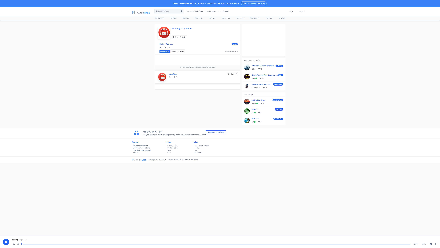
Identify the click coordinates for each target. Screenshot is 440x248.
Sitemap (197, 148)
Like (174, 51)
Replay (184, 37)
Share (182, 51)
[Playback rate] (430, 244)
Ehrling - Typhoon (19, 240)
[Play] (6, 242)
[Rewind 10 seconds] (13, 244)
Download (165, 51)
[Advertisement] (198, 60)
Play (176, 37)
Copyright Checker (201, 146)
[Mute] (435, 244)
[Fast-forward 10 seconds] (18, 244)
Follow (232, 74)
